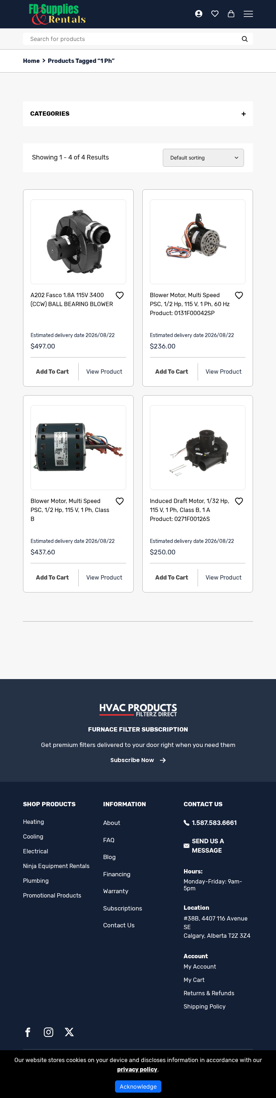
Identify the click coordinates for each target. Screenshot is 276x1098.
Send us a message (208, 845)
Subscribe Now (132, 760)
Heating (33, 821)
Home (31, 60)
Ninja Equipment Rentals (56, 866)
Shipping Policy (205, 1006)
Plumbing (36, 880)
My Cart (194, 980)
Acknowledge (138, 1086)
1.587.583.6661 (214, 822)
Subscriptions (122, 908)
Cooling (33, 836)
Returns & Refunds (209, 993)
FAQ (108, 840)
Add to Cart (52, 371)
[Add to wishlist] (119, 295)
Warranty (115, 891)
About (111, 822)
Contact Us (119, 925)
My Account (200, 966)
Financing (116, 874)
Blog (109, 857)
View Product (104, 371)
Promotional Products (52, 895)
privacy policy (137, 1069)
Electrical (35, 851)
